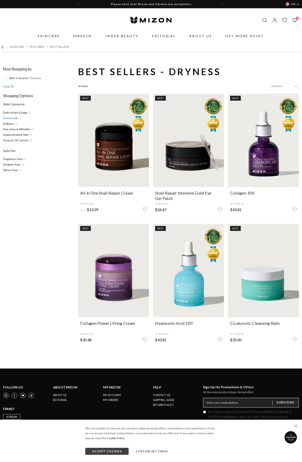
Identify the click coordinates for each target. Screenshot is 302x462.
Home (2, 46)
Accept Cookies (107, 451)
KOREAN (11, 416)
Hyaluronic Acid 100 (173, 323)
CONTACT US (161, 395)
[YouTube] (23, 395)
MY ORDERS (111, 400)
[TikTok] (31, 395)
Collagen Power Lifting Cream (107, 323)
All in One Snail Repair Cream (106, 192)
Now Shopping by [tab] (17, 69)
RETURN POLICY (163, 405)
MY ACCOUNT (112, 395)
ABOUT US (60, 395)
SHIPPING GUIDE (163, 400)
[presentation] (78, 4)
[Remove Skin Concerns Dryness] (6, 78)
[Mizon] (151, 20)
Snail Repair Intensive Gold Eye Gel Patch (183, 195)
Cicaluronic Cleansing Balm (255, 323)
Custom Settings (152, 451)
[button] (274, 20)
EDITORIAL (60, 400)
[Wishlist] (284, 20)
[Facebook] (14, 395)
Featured (37, 46)
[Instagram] (6, 395)
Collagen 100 (242, 192)
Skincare (17, 46)
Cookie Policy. (116, 438)
